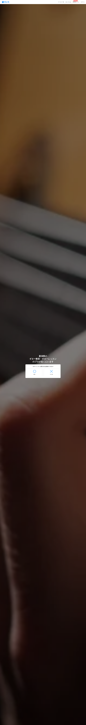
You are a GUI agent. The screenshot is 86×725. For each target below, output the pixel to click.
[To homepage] (6, 2)
